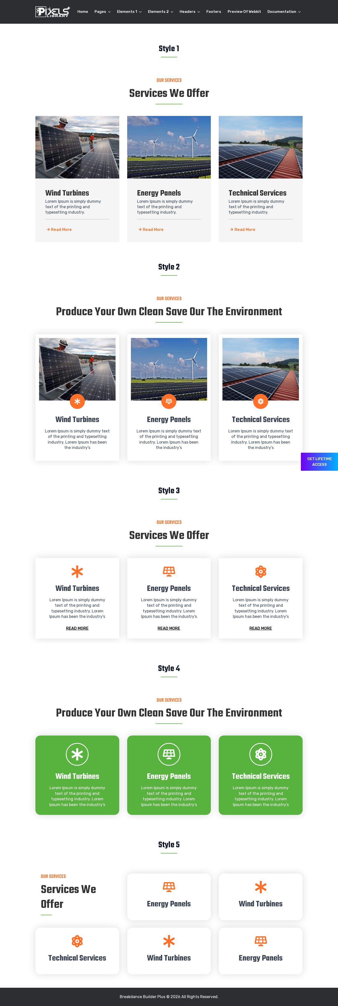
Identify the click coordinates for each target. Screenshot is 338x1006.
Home (82, 11)
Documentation (281, 11)
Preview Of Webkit (244, 11)
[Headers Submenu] (198, 12)
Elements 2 (158, 11)
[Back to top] (325, 993)
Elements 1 (127, 11)
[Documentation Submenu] (299, 12)
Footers (213, 11)
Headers (187, 11)
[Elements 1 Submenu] (140, 12)
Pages (100, 11)
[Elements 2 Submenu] (172, 12)
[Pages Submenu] (109, 12)
